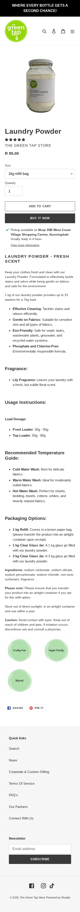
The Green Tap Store (32, 897)
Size (8, 165)
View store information (25, 245)
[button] (15, 139)
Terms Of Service (21, 783)
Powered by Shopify (58, 897)
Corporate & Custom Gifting (29, 772)
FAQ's (13, 795)
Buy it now (40, 218)
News (13, 760)
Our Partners (18, 807)
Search (14, 748)
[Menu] (72, 31)
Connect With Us (21, 818)
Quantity (10, 183)
